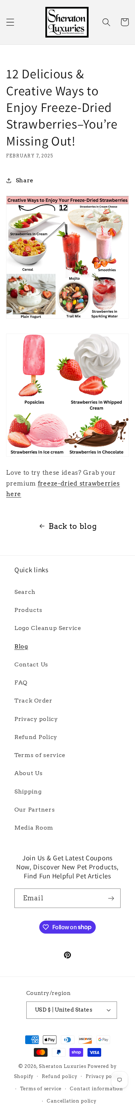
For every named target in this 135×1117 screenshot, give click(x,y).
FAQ (20, 682)
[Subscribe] (111, 898)
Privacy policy (36, 719)
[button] (10, 22)
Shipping (28, 791)
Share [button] (24, 180)
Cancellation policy (71, 1101)
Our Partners (34, 809)
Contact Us (31, 664)
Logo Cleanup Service (47, 628)
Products (28, 610)
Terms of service (40, 755)
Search (25, 591)
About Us (28, 773)
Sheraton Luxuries (62, 1066)
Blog (21, 646)
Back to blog (72, 526)
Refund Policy (35, 737)
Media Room (33, 827)
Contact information (96, 1088)
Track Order (33, 700)
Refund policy (59, 1076)
